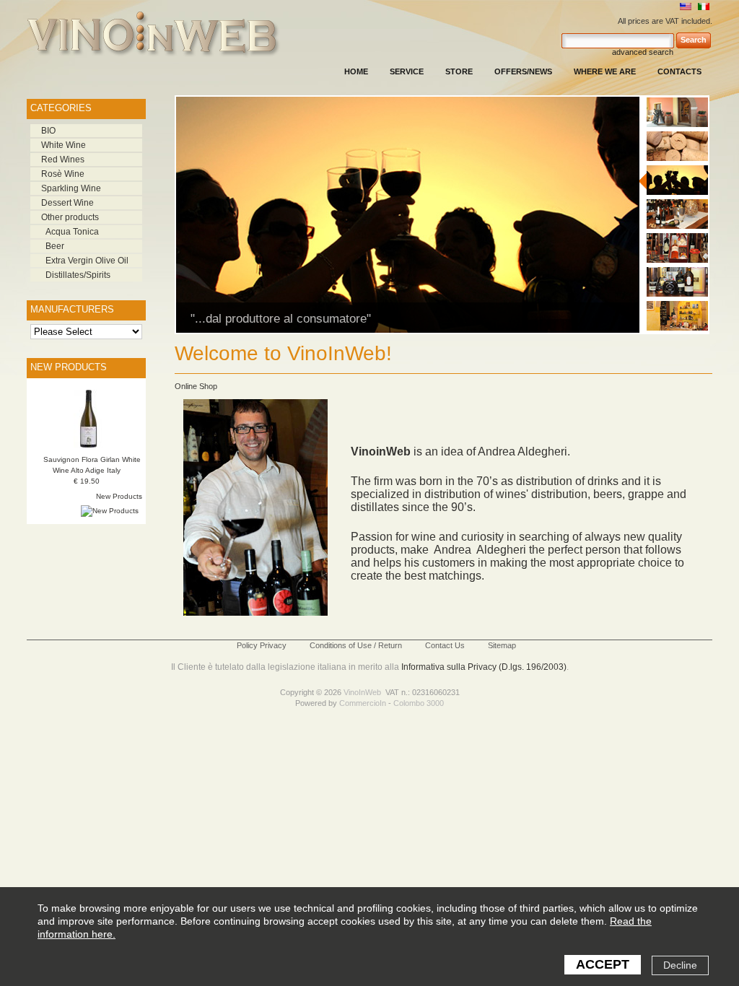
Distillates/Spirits (77, 275)
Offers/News (523, 71)
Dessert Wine (67, 203)
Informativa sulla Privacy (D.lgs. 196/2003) (484, 667)
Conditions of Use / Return (356, 645)
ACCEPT (602, 964)
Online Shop (196, 386)
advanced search (642, 52)
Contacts (679, 71)
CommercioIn (362, 703)
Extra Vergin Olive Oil (86, 261)
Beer (54, 246)
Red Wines (62, 159)
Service (407, 71)
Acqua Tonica (72, 232)
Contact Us (445, 645)
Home (356, 71)
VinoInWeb (362, 692)
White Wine (63, 145)
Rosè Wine (62, 174)
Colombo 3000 (418, 703)
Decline (680, 965)
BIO (48, 131)
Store (459, 71)
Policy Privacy (262, 645)
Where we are (605, 71)
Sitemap (502, 645)
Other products (70, 217)
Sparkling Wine (71, 188)
